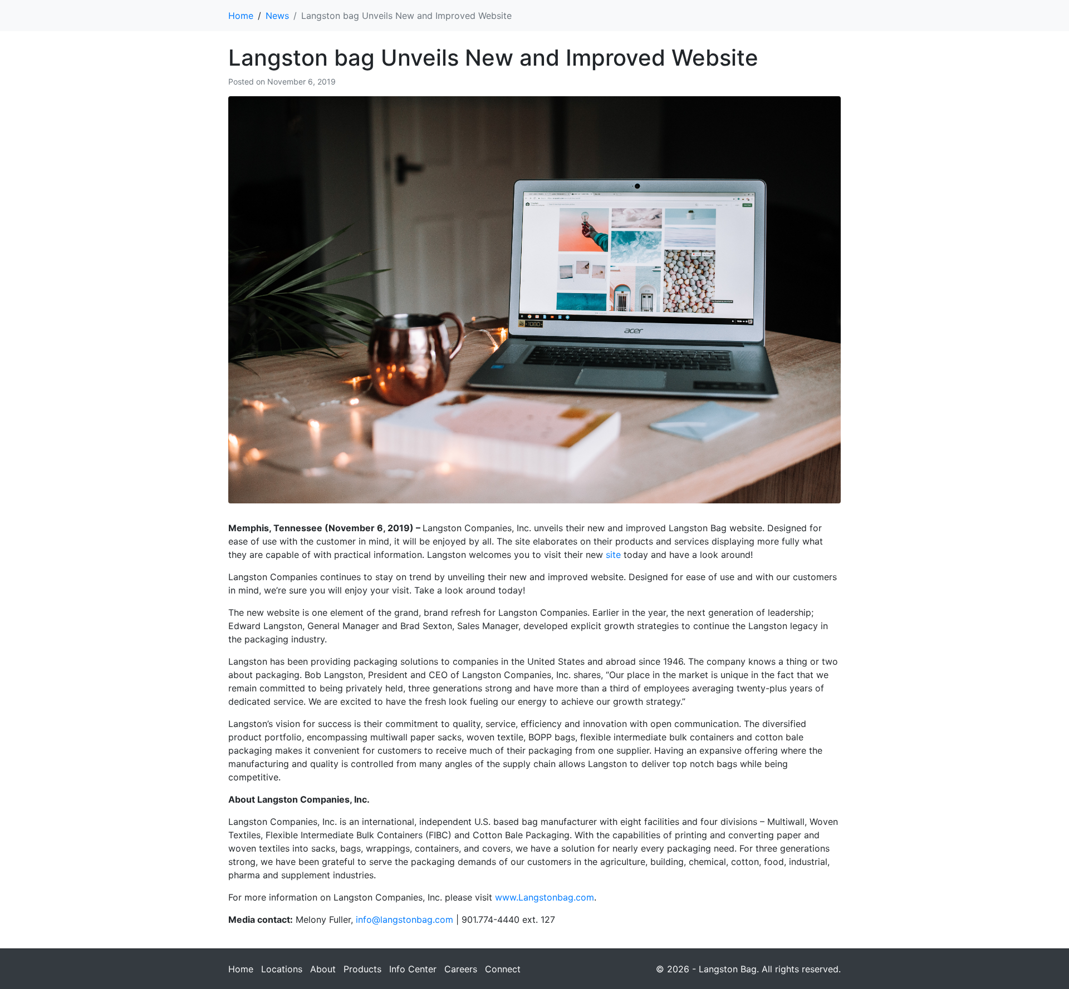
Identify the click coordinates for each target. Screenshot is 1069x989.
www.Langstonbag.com (544, 897)
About (323, 969)
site (613, 554)
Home (240, 969)
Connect (503, 969)
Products (362, 969)
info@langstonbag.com (404, 919)
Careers (460, 969)
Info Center (413, 969)
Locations (281, 969)
